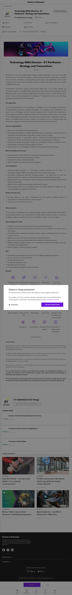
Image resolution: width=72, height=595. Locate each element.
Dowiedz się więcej (53, 299)
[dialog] (36, 297)
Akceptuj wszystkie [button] (52, 304)
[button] (13, 305)
